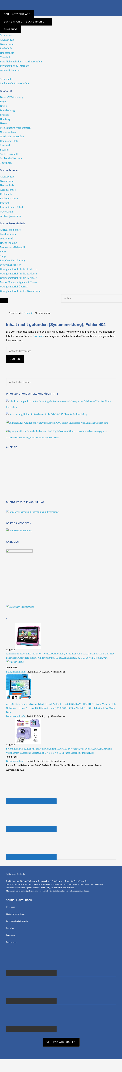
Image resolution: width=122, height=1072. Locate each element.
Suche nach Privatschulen (14, 83)
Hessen (4, 123)
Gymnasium (7, 43)
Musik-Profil (7, 238)
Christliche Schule (10, 229)
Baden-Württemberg (11, 97)
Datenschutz (11, 942)
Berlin (3, 105)
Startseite (38, 336)
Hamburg (5, 119)
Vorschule (5, 57)
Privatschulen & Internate (14, 65)
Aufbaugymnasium (10, 216)
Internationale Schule (12, 207)
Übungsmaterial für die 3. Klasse (18, 277)
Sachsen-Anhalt (9, 154)
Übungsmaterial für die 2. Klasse (18, 273)
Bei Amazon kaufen (16, 671)
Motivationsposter (10, 264)
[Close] (4, 300)
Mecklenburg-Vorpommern (15, 127)
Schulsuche (6, 78)
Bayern (4, 101)
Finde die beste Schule (15, 914)
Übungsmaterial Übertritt (14, 286)
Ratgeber (10, 928)
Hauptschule (7, 52)
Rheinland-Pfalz (9, 140)
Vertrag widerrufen (61, 1042)
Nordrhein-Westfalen (12, 136)
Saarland (5, 145)
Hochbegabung (8, 242)
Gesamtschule (8, 189)
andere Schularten (10, 70)
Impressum (10, 935)
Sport (3, 251)
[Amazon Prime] (15, 661)
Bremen (4, 114)
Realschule (6, 48)
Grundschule (7, 39)
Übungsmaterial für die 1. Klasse (18, 269)
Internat (4, 202)
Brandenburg (7, 110)
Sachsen (4, 149)
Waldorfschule (8, 234)
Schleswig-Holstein (11, 158)
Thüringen (6, 162)
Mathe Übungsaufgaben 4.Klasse (18, 282)
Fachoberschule (9, 198)
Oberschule (6, 211)
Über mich (10, 907)
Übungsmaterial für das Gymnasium (20, 291)
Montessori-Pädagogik (13, 247)
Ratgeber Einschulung (12, 260)
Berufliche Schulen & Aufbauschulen (21, 61)
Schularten (6, 35)
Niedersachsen (8, 132)
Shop (3, 256)
